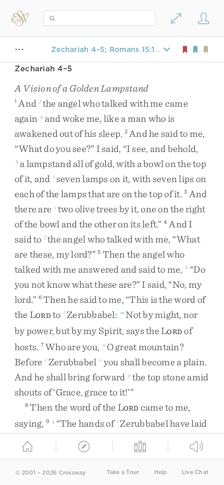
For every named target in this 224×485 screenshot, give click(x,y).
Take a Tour (123, 472)
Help (160, 472)
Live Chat (195, 472)
